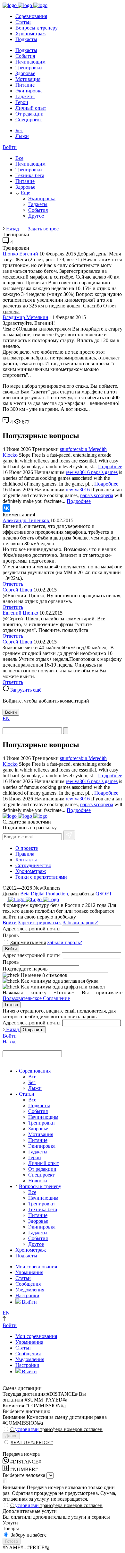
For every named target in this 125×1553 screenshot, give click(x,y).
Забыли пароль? (80, 922)
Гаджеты (25, 96)
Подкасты (26, 39)
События (25, 56)
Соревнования (31, 16)
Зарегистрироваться (40, 922)
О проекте (26, 848)
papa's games (104, 472)
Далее (11, 1435)
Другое (36, 216)
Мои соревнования (36, 1266)
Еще (25, 192)
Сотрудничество (33, 865)
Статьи (23, 22)
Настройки (27, 1295)
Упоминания (29, 1272)
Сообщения (28, 1284)
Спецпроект (28, 119)
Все (19, 158)
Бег (19, 130)
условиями (27, 1429)
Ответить (13, 584)
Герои (21, 102)
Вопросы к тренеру (36, 27)
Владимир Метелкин (25, 317)
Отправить (33, 1029)
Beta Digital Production (44, 893)
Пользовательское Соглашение (36, 998)
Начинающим (30, 62)
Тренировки (28, 67)
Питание (25, 85)
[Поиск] (65, 730)
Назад (12, 228)
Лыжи (22, 136)
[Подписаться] (69, 835)
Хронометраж (30, 33)
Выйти (29, 1302)
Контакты (26, 859)
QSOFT (104, 893)
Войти (10, 147)
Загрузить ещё (25, 690)
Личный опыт (30, 108)
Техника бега (29, 175)
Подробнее (110, 466)
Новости (37, 1180)
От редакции (29, 113)
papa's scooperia (96, 495)
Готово (11, 1004)
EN (6, 718)
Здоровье (25, 73)
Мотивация (27, 79)
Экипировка (29, 90)
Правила (24, 854)
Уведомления (29, 1289)
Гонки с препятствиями (41, 877)
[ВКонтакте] (6, 508)
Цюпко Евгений (20, 253)
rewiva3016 (78, 472)
